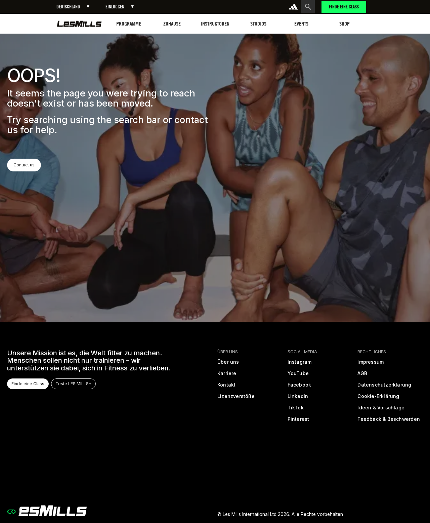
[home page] (79, 24)
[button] (73, 7)
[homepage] (47, 510)
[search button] (308, 6)
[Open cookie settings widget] (11, 512)
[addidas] (293, 6)
